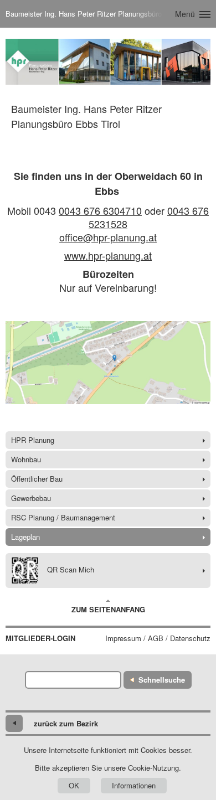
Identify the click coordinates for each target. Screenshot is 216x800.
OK (74, 785)
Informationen (134, 785)
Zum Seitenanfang (108, 609)
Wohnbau (26, 459)
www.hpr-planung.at (108, 255)
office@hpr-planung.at (108, 237)
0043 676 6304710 (100, 210)
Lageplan (25, 536)
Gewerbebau (31, 498)
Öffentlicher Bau (37, 478)
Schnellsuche (161, 679)
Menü (185, 13)
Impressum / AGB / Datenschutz (157, 638)
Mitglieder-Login (40, 638)
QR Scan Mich (70, 569)
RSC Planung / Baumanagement (63, 517)
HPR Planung (32, 440)
